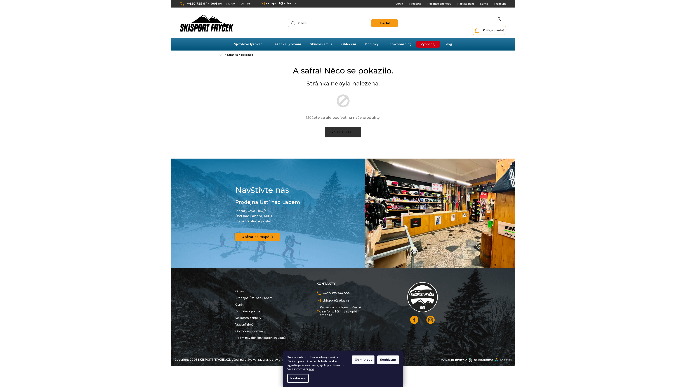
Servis (484, 3)
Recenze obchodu (439, 3)
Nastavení (298, 378)
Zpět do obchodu (343, 132)
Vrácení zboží (244, 324)
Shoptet (506, 360)
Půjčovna (500, 3)
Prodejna (415, 3)
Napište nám (465, 3)
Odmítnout (363, 359)
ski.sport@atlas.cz (281, 3)
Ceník (399, 3)
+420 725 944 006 (202, 3)
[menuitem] (249, 44)
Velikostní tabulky (248, 318)
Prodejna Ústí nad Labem (254, 298)
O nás (239, 291)
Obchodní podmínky (250, 331)
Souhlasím (388, 359)
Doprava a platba (247, 311)
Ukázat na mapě (255, 237)
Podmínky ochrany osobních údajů (260, 338)
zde (311, 369)
